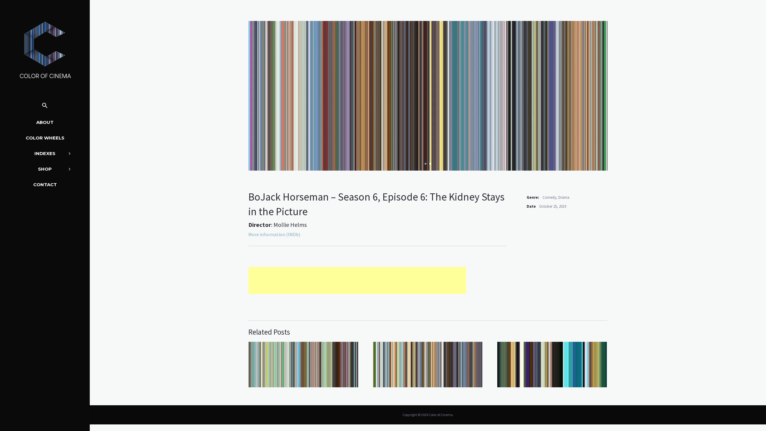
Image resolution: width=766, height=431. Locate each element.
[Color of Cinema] (45, 50)
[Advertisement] (357, 280)
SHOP (45, 169)
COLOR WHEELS (45, 138)
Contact (45, 184)
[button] (45, 106)
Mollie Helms (290, 224)
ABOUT (45, 122)
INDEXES (44, 153)
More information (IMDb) (274, 234)
